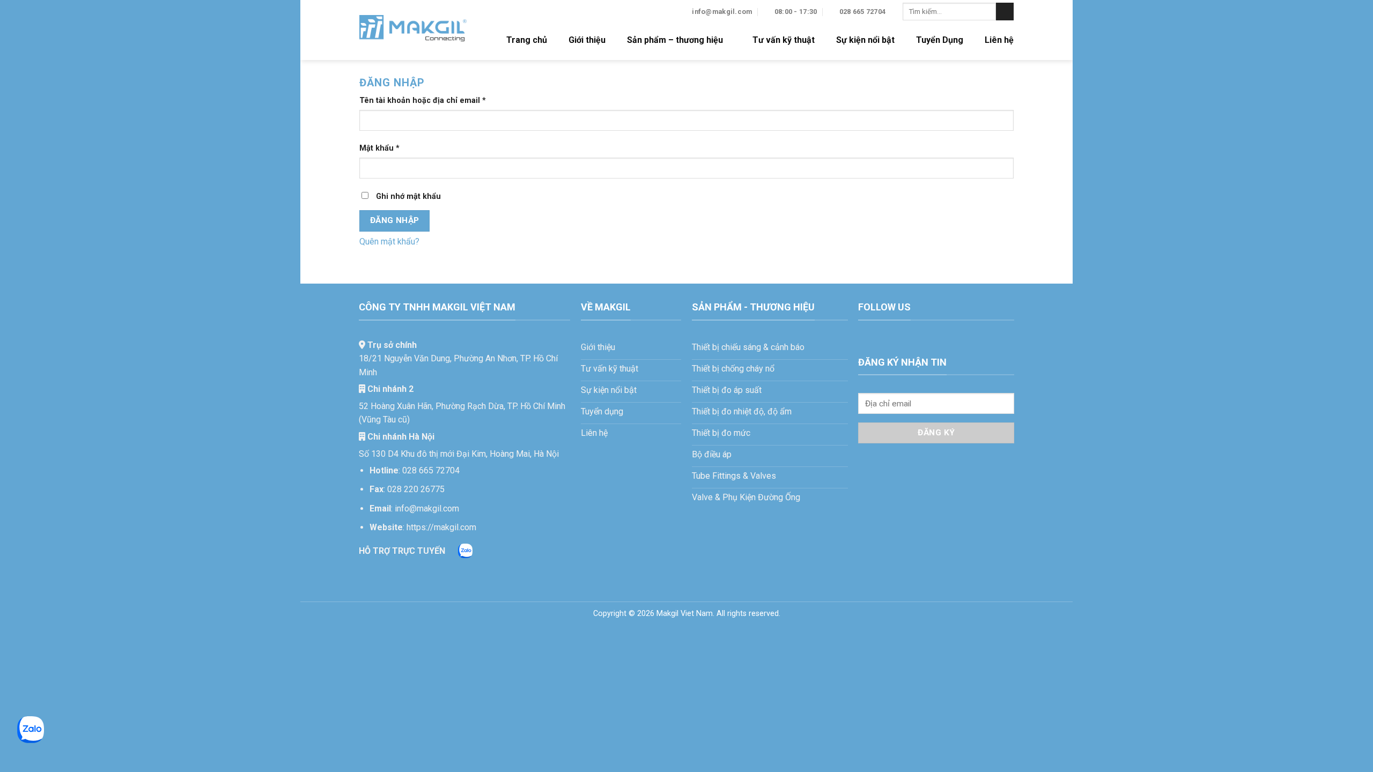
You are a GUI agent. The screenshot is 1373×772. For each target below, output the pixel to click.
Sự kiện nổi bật (865, 40)
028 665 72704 (431, 470)
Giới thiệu (587, 40)
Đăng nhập (394, 220)
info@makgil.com (427, 508)
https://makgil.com (441, 527)
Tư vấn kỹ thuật (783, 40)
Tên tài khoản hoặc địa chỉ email (431, 101)
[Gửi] (1005, 12)
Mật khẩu (388, 148)
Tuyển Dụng (939, 40)
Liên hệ (999, 40)
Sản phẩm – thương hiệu (675, 40)
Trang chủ (526, 40)
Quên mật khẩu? (389, 241)
